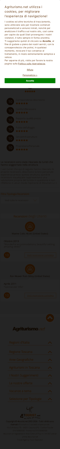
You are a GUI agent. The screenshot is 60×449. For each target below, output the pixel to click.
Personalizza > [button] (30, 75)
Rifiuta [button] (30, 69)
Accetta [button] (30, 80)
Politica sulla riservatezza (31, 63)
